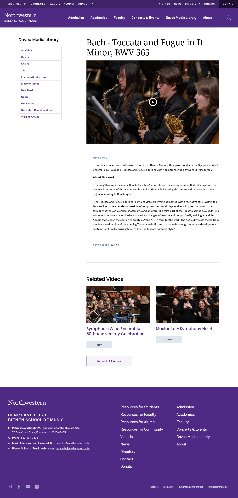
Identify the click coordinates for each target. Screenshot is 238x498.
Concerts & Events (145, 17)
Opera (24, 97)
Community (86, 4)
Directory (192, 4)
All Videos (27, 50)
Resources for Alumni (138, 422)
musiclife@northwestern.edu (72, 443)
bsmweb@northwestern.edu (73, 448)
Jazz (24, 70)
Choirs (25, 64)
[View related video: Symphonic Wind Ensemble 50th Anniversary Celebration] (118, 304)
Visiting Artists (30, 117)
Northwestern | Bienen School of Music (20, 17)
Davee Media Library (181, 17)
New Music (27, 90)
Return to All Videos (109, 361)
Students (38, 4)
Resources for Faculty (138, 415)
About (207, 17)
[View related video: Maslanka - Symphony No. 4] (187, 304)
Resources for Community (141, 429)
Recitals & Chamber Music (37, 110)
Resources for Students (139, 407)
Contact (210, 4)
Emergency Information (191, 487)
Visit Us (165, 4)
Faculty (55, 4)
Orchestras (27, 103)
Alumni (69, 4)
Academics (99, 17)
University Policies (217, 487)
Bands (25, 57)
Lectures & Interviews (34, 77)
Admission (76, 17)
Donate (228, 4)
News (178, 4)
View (99, 344)
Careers (154, 487)
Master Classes (30, 83)
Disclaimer (168, 487)
